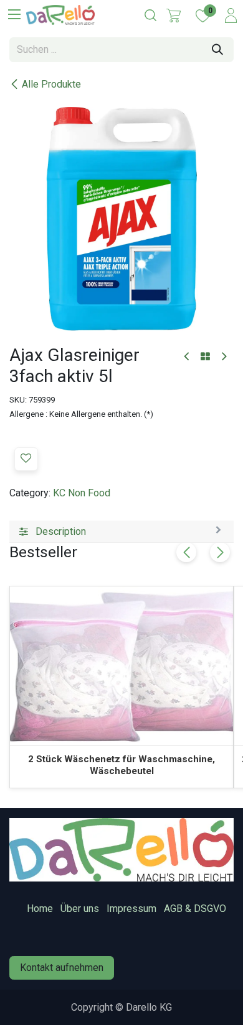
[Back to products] (205, 357)
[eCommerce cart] (173, 15)
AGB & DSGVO (195, 908)
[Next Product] (223, 357)
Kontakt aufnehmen (61, 967)
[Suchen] (217, 49)
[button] (26, 459)
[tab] (121, 532)
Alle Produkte (51, 84)
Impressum (131, 908)
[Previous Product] (187, 357)
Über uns (79, 908)
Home (40, 908)
